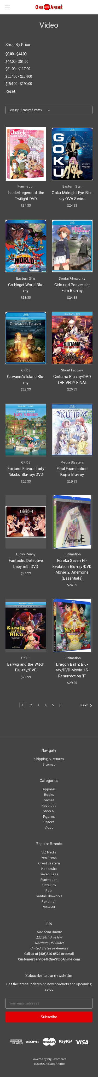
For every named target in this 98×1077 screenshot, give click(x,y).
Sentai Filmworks (49, 896)
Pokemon (49, 901)
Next (84, 705)
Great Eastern (49, 863)
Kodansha (49, 868)
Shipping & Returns (49, 758)
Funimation (49, 879)
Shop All (49, 811)
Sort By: (14, 110)
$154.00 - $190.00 (18, 83)
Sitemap (49, 764)
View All (49, 907)
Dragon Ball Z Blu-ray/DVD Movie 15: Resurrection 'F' (72, 670)
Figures (49, 816)
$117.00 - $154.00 (18, 76)
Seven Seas (49, 874)
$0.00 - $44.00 (15, 53)
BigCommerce (56, 1059)
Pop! (49, 890)
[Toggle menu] (7, 7)
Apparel (49, 789)
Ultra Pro (49, 885)
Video (49, 827)
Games (49, 800)
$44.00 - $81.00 (16, 61)
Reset (10, 91)
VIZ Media (49, 852)
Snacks (49, 822)
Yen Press (49, 857)
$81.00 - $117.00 (17, 68)
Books (49, 794)
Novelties (49, 805)
